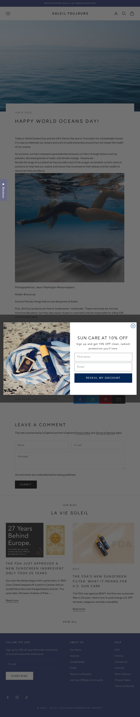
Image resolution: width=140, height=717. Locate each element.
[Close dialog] (133, 326)
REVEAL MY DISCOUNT (103, 378)
